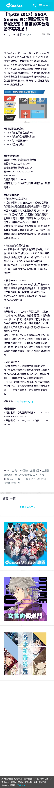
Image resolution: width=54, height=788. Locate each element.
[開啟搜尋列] (34, 5)
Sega (10, 478)
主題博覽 (34, 470)
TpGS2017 (29, 478)
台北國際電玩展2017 (26, 474)
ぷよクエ (42, 478)
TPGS (18, 478)
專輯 (41, 474)
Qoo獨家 (23, 470)
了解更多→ (20, 785)
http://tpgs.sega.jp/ (24, 401)
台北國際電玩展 (12, 483)
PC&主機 (12, 470)
